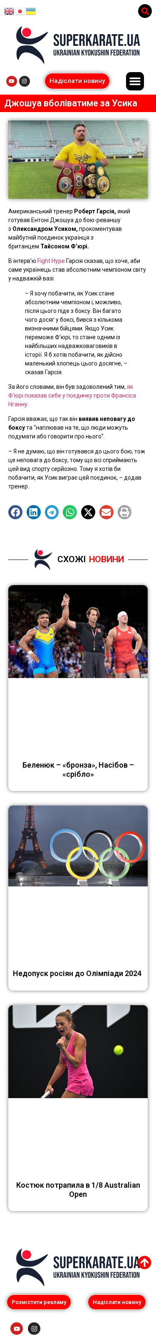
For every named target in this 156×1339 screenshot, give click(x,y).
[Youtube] (11, 81)
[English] (9, 11)
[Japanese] (20, 11)
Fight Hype (51, 261)
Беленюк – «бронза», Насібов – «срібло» (78, 769)
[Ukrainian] (31, 11)
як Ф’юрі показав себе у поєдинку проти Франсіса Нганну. (72, 395)
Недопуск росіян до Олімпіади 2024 (78, 973)
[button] (145, 11)
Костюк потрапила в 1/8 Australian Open (78, 1190)
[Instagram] (24, 81)
